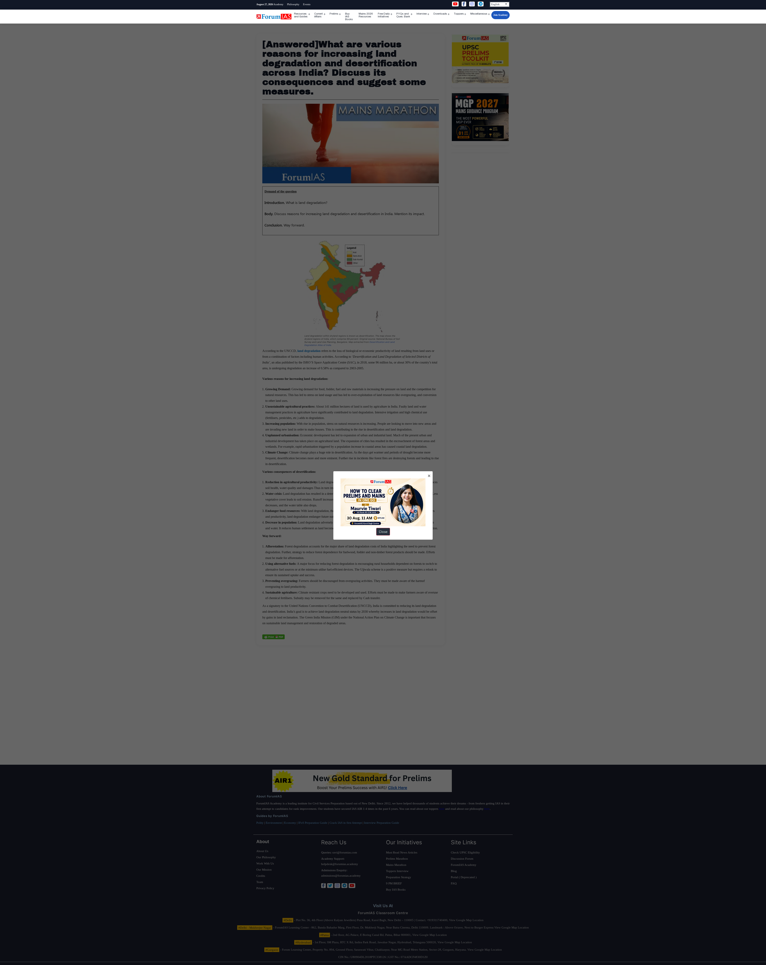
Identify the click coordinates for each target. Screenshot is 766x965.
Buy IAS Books (349, 16)
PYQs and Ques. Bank (403, 15)
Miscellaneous (478, 13)
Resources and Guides (301, 15)
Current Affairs (318, 15)
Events (306, 4)
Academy (278, 4)
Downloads (440, 13)
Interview (422, 13)
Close (383, 532)
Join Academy (500, 15)
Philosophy (293, 4)
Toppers (459, 13)
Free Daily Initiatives (384, 15)
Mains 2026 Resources (366, 15)
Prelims (334, 13)
